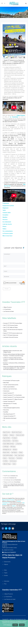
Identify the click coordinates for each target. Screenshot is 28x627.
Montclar (15, 449)
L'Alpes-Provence (21, 115)
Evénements (6, 391)
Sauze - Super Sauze (19, 455)
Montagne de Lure (7, 449)
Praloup (20, 452)
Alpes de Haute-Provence (8, 499)
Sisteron (5, 458)
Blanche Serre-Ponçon (16, 432)
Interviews (6, 581)
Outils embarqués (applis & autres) (11, 407)
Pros (5, 584)
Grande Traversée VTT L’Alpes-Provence (12, 399)
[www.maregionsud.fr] (14, 608)
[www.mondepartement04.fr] (14, 605)
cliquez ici (9, 624)
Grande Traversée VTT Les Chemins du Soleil (13, 397)
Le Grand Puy (18, 443)
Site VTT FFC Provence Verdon (10, 325)
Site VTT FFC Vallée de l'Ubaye (10, 327)
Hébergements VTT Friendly (10, 403)
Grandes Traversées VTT (9, 401)
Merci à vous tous (7, 235)
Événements (7, 561)
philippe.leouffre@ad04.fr (10, 552)
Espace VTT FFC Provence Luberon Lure (12, 333)
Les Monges (6, 446)
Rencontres (6, 409)
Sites (5, 570)
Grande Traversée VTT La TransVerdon (12, 395)
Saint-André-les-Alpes (8, 455)
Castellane (5, 435)
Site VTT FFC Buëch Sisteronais (10, 335)
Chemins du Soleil (20, 435)
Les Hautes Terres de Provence (10, 337)
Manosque (13, 446)
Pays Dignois (14, 452)
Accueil (3, 16)
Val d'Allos (5, 461)
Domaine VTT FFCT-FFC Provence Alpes (12, 323)
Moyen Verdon (6, 452)
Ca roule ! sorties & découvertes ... (11, 384)
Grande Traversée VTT (8, 393)
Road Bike (5, 412)
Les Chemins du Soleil (8, 311)
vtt (4, 420)
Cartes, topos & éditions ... (9, 386)
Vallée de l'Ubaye (7, 464)
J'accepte (22, 624)
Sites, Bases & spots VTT (9, 414)
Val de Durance (13, 461)
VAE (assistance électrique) (9, 418)
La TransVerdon (14, 117)
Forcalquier (14, 437)
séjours (14, 505)
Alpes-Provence (6, 432)
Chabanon (12, 435)
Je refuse (15, 624)
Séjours (6, 564)
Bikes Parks (6, 382)
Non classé (5, 405)
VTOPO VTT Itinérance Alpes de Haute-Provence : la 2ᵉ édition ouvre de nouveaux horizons (13, 359)
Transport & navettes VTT (9, 416)
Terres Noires (11, 458)
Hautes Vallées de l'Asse (8, 443)
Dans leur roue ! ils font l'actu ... (10, 389)
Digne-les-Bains (6, 437)
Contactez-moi (14, 475)
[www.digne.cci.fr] (14, 611)
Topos (5, 572)
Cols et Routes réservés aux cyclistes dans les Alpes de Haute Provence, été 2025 (13, 486)
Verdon (14, 464)
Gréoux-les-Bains (6, 440)
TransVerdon (19, 458)
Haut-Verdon (15, 440)
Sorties (6, 575)
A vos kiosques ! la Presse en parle (11, 380)
